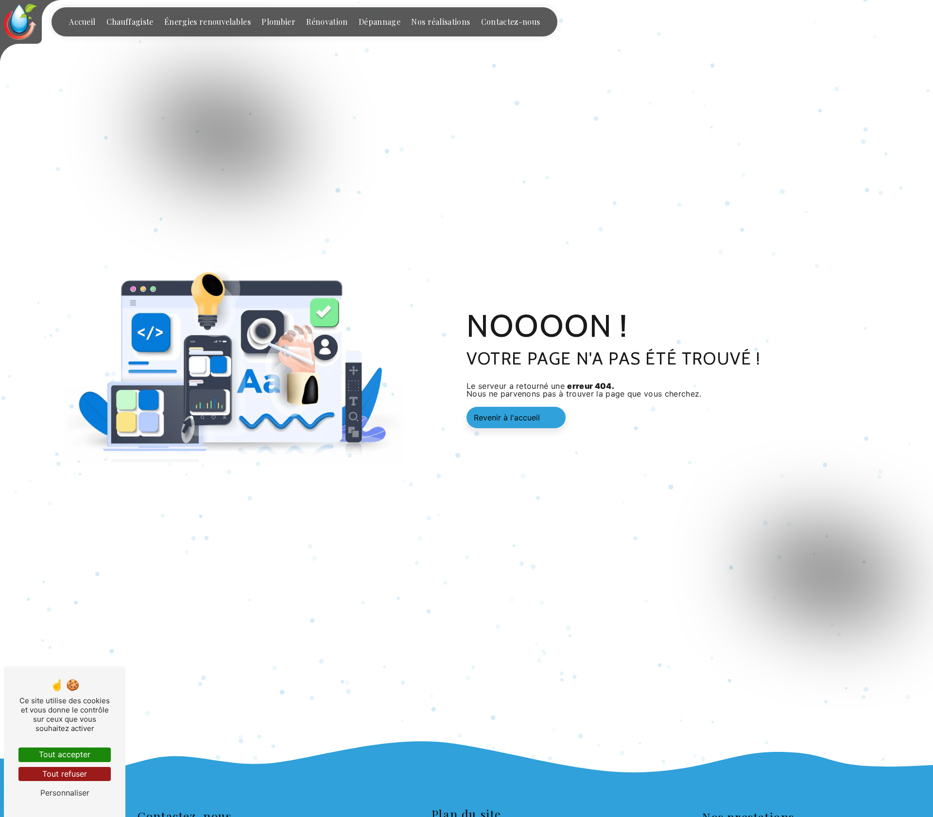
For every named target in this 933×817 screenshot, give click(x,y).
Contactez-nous (510, 22)
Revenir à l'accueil (507, 417)
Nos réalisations (440, 22)
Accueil (82, 22)
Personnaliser (64, 793)
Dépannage (379, 22)
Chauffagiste (130, 22)
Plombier (278, 22)
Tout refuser (64, 774)
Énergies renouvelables (207, 22)
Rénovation (326, 22)
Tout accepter (64, 754)
